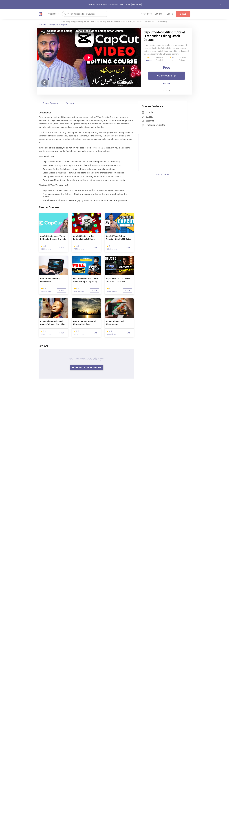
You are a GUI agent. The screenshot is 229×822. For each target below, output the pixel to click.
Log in (170, 14)
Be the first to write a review (86, 368)
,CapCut (161, 125)
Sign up (183, 14)
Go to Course (165, 75)
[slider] (42, 246)
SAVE (167, 84)
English (149, 116)
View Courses (136, 4)
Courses (159, 14)
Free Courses (146, 14)
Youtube (149, 112)
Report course (162, 174)
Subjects (42, 25)
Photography (53, 25)
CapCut (64, 25)
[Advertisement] (160, 152)
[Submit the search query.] (65, 13)
